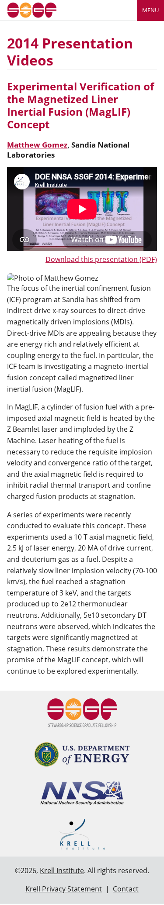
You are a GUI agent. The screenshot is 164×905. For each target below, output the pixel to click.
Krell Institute (62, 870)
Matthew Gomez (37, 145)
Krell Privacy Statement (63, 889)
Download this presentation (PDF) (101, 259)
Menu (150, 10)
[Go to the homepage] (32, 9)
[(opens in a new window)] (82, 754)
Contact (126, 889)
